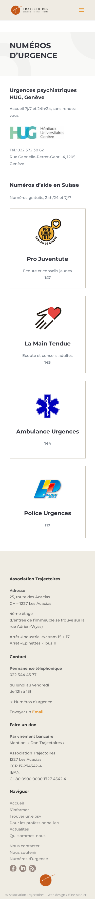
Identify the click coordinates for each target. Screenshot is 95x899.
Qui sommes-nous (28, 835)
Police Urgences (47, 513)
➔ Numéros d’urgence (31, 701)
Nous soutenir (23, 852)
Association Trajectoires (26, 894)
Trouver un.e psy (25, 816)
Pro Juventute (47, 259)
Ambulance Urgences (47, 431)
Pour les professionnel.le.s (34, 822)
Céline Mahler (76, 894)
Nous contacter (25, 845)
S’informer (19, 810)
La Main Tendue (48, 343)
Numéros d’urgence (29, 858)
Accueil (17, 803)
